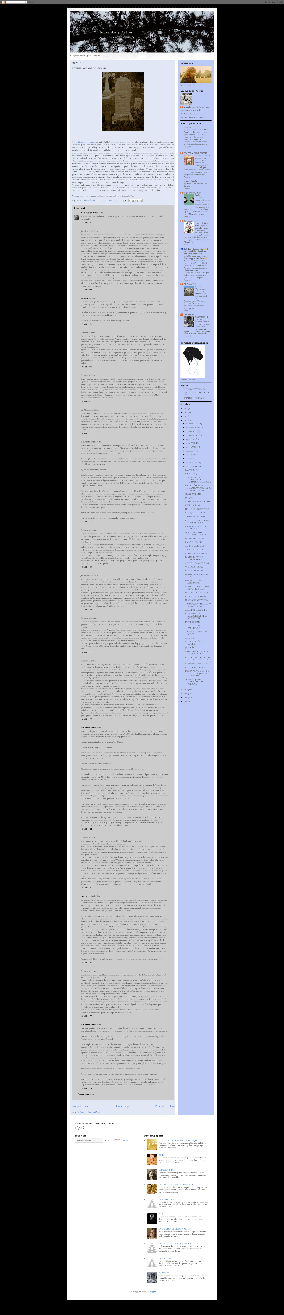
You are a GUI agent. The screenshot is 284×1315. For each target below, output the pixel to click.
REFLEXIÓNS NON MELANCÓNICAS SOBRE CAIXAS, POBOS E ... (198, 488)
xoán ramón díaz (87, 442)
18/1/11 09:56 (86, 401)
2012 (186, 416)
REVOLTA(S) (191, 473)
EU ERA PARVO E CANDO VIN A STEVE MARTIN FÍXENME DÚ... (197, 673)
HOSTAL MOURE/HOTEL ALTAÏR (197, 575)
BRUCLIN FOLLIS (193, 542)
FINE (161, 1214)
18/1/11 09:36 (86, 367)
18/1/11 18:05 (86, 652)
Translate (124, 1140)
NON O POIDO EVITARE (197, 509)
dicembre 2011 (192, 423)
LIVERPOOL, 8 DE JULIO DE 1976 (196, 393)
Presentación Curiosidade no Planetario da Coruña (195, 262)
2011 (186, 420)
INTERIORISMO (193, 622)
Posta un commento (86, 1094)
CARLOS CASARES (167, 1199)
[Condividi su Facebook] (138, 200)
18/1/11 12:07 (86, 521)
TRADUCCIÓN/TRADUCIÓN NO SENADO (198, 605)
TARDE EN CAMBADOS (196, 516)
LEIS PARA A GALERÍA (195, 667)
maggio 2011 (191, 451)
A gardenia (188, 183)
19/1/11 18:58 (86, 962)
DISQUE (189, 498)
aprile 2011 (190, 455)
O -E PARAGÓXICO (194, 567)
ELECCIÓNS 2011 (167, 1170)
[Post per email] (124, 200)
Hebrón (198, 286)
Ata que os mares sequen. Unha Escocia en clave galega (196, 131)
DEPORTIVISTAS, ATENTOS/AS (193, 581)
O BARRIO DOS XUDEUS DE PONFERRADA (197, 587)
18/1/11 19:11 (86, 829)
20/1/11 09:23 (86, 1016)
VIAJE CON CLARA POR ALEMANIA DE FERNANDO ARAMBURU (198, 479)
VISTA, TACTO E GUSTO (196, 512)
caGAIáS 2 (189, 638)
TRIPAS (162, 1155)
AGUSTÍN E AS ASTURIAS (197, 563)
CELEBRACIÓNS (193, 494)
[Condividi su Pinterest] (141, 200)
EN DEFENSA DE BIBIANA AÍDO (174, 1229)
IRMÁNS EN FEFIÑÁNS (193, 398)
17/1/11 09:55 (86, 289)
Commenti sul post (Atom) (90, 1112)
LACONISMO (191, 470)
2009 (186, 693)
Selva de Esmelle (190, 181)
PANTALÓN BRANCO (195, 570)
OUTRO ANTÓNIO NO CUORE (196, 642)
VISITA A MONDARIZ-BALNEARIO (175, 1243)
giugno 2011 (191, 447)
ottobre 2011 (191, 431)
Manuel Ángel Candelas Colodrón (197, 107)
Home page (122, 1106)
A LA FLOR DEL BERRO (196, 610)
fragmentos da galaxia (192, 192)
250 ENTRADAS (166, 1258)
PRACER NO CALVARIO (196, 600)
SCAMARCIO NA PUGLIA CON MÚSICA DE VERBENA (197, 681)
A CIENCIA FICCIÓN (195, 546)
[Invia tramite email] (129, 200)
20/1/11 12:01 (86, 1088)
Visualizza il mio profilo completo (193, 117)
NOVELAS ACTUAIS (194, 538)
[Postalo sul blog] (132, 200)
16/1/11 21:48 (86, 223)
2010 (186, 689)
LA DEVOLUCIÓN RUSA (194, 389)
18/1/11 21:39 (86, 887)
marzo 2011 (191, 459)
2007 (186, 701)
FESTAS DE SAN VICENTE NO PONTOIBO (197, 521)
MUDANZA (200, 317)
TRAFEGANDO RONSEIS (195, 153)
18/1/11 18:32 (86, 719)
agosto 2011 (191, 439)
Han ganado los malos (87, 142)
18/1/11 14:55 (86, 567)
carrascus (84, 298)
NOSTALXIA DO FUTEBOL (198, 592)
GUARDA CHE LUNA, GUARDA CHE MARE (196, 533)
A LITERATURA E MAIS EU (197, 501)
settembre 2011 (192, 435)
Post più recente (81, 1106)
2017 (186, 408)
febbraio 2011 (192, 462)
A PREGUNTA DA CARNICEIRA (193, 626)
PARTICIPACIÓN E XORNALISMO (194, 558)
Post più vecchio (164, 1106)
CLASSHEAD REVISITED (196, 663)
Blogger (152, 1291)
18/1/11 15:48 (86, 609)
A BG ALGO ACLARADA (196, 553)
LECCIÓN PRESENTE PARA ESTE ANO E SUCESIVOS (198, 658)
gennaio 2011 (191, 466)
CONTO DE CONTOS (195, 596)
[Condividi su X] (135, 200)
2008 (186, 697)
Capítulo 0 (188, 127)
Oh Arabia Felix (190, 284)
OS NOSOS (164, 1273)
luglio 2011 (190, 443)
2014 (186, 412)
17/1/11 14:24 (86, 324)
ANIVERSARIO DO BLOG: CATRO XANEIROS (197, 652)
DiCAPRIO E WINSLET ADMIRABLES (176, 1184)
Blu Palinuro (188, 221)
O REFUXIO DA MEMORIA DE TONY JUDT (179, 1140)
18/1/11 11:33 (86, 433)
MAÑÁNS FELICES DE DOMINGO (195, 527)
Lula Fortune (189, 314)
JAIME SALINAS (192, 505)
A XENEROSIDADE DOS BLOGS (196, 633)
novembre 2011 (192, 427)
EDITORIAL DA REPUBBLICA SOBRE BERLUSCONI (196, 616)
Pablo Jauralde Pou (88, 212)
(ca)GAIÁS (189, 647)
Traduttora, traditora (199, 196)
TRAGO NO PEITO (194, 549)
